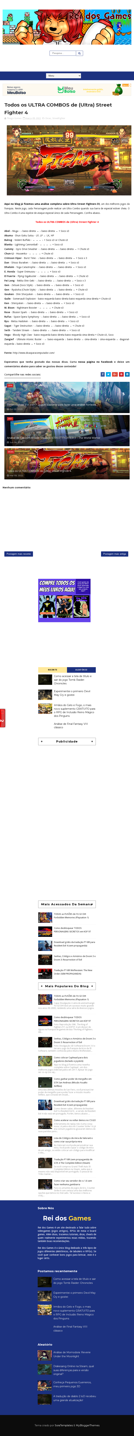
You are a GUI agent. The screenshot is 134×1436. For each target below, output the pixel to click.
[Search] (79, 53)
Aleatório (81, 670)
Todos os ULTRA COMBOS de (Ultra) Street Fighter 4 (39, 471)
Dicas (48, 118)
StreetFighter (58, 118)
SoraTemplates (64, 1425)
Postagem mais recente (19, 554)
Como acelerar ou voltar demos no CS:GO (75, 1120)
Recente (52, 670)
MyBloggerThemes (87, 1425)
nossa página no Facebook (95, 361)
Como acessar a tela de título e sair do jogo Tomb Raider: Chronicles (73, 680)
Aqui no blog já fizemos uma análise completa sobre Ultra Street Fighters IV (52, 204)
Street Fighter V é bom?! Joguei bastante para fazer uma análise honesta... (52, 404)
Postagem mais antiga (114, 554)
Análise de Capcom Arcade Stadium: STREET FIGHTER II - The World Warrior (53, 437)
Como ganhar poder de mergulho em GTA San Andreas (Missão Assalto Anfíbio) (73, 1083)
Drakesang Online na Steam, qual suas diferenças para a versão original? (73, 1370)
